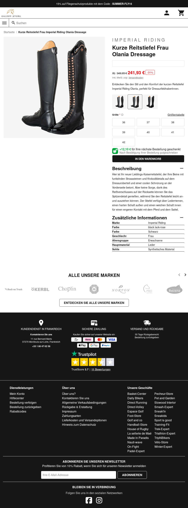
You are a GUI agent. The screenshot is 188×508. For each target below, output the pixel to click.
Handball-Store (137, 424)
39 (123, 132)
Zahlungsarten (71, 416)
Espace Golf (135, 411)
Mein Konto (17, 394)
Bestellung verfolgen (23, 402)
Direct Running (137, 402)
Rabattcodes (18, 411)
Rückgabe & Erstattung (77, 407)
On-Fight (133, 446)
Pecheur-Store (163, 394)
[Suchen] (13, 23)
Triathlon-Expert (164, 433)
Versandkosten (136, 77)
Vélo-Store (161, 442)
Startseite (9, 32)
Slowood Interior (165, 402)
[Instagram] (99, 501)
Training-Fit (161, 424)
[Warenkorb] (181, 13)
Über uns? (69, 394)
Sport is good (163, 420)
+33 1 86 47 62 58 (41, 346)
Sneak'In (160, 411)
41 (172, 132)
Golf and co (134, 420)
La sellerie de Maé (139, 433)
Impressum (69, 411)
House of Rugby (138, 429)
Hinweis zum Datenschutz (79, 424)
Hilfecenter (17, 398)
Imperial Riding (139, 40)
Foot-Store (134, 416)
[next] (185, 275)
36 (123, 122)
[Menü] (4, 23)
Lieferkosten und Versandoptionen (84, 420)
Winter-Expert (163, 446)
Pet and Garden (164, 398)
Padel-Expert (135, 451)
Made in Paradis (138, 438)
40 (148, 132)
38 (172, 122)
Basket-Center (136, 394)
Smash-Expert (163, 407)
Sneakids (160, 416)
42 (123, 142)
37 (148, 122)
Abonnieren (132, 475)
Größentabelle (176, 114)
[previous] (179, 275)
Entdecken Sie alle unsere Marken (94, 303)
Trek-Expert (161, 429)
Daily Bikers (135, 398)
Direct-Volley (135, 407)
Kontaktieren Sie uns (41, 334)
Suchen (21, 23)
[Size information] (122, 114)
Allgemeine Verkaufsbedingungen (84, 402)
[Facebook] (89, 501)
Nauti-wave (134, 442)
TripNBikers (162, 438)
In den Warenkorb (148, 159)
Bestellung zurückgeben (147, 337)
